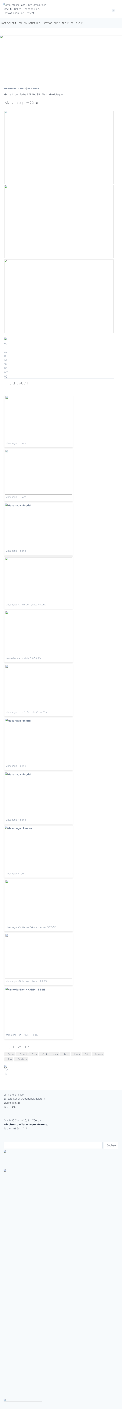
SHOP (57, 23)
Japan (66, 1054)
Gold (44, 1054)
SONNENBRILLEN (32, 23)
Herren (55, 1054)
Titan (10, 1059)
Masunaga (33, 88)
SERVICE (47, 23)
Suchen (111, 1145)
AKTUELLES (67, 23)
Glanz (34, 1054)
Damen (11, 1054)
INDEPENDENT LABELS (15, 88)
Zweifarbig (23, 1059)
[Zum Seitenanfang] (59, 358)
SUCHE (79, 23)
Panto (77, 1054)
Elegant (23, 1054)
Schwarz (99, 1054)
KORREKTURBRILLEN (11, 23)
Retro (87, 1054)
